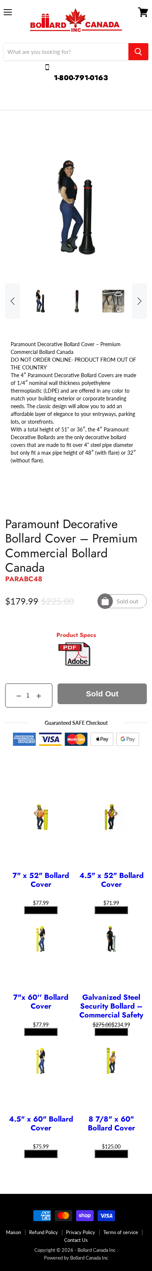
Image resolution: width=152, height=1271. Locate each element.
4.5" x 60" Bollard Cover (41, 1124)
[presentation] (12, 301)
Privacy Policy (80, 1232)
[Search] (138, 51)
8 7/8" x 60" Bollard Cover (111, 1124)
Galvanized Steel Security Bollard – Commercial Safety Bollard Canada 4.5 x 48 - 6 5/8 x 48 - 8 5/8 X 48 (111, 1006)
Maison (13, 1232)
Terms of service (120, 1232)
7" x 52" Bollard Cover (41, 880)
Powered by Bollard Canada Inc (76, 1258)
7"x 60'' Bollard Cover (40, 1002)
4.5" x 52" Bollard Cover (111, 880)
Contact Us (76, 1240)
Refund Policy (43, 1232)
